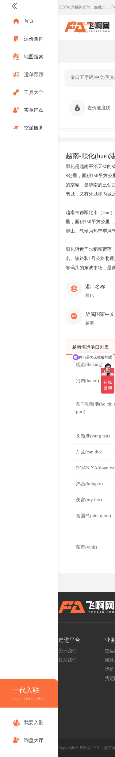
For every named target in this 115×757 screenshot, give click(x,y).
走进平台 (69, 640)
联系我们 (67, 660)
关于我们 (67, 650)
